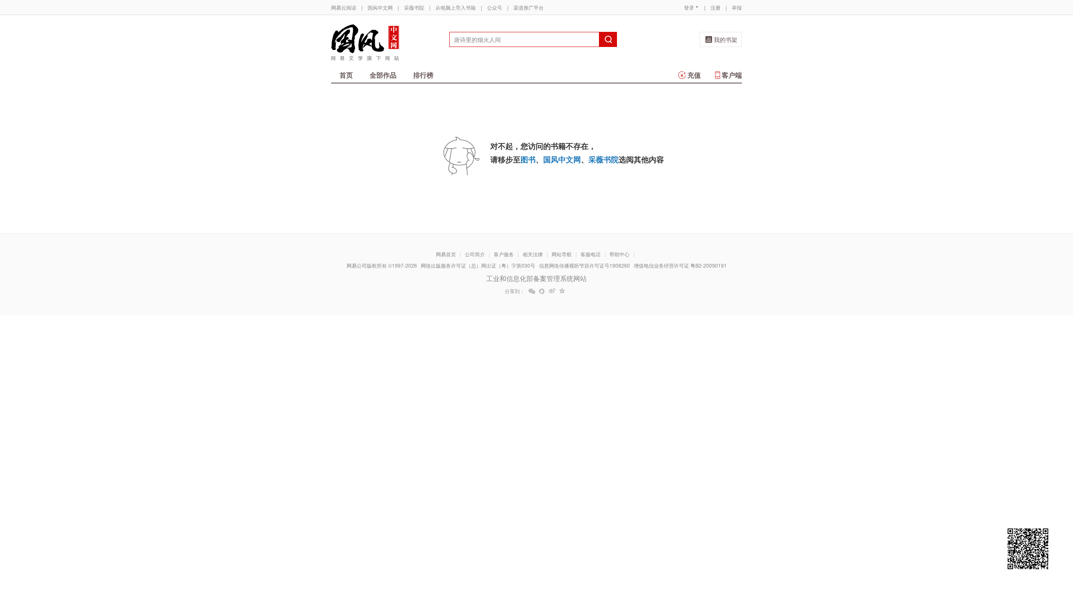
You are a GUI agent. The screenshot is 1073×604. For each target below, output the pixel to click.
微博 (552, 291)
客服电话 (591, 254)
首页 (346, 75)
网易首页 (446, 254)
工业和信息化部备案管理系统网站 (536, 278)
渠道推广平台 (528, 7)
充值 (694, 75)
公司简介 (475, 254)
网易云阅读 (343, 7)
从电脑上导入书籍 (455, 7)
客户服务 (504, 254)
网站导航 (562, 254)
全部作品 (383, 75)
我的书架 (725, 39)
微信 (532, 291)
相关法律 (533, 254)
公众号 (494, 7)
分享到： (515, 291)
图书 (528, 159)
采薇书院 (414, 7)
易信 (542, 291)
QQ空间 (562, 291)
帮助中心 (619, 254)
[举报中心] (764, 554)
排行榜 (423, 75)
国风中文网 (380, 7)
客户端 (732, 75)
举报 (737, 7)
